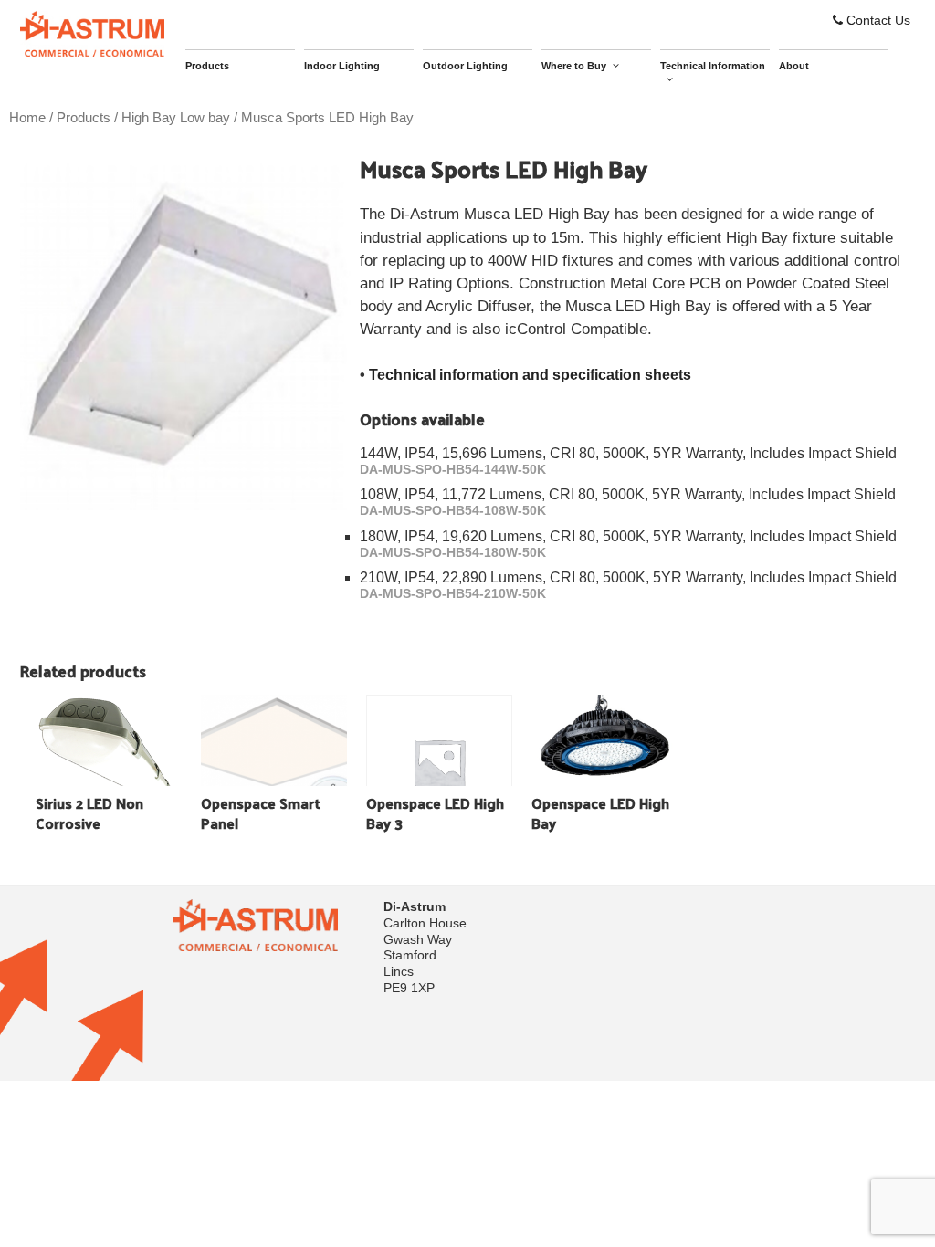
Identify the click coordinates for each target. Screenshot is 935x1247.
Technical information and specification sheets (530, 374)
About (794, 65)
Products (207, 65)
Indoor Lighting (342, 65)
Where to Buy (573, 65)
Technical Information (712, 65)
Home (27, 117)
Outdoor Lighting (465, 65)
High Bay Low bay (175, 117)
